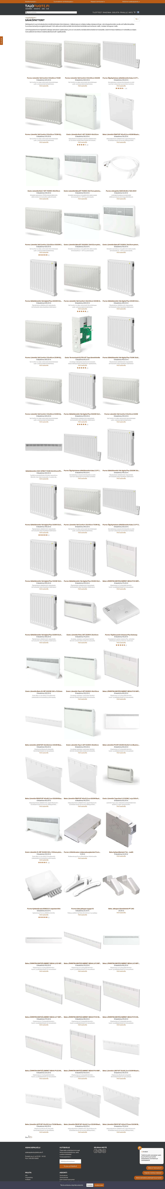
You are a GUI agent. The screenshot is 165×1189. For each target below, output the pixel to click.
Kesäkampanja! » (30, 2)
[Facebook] (95, 1151)
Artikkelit (27, 1179)
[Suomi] (138, 12)
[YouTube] (104, 1151)
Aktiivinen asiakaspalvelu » (131, 2)
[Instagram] (100, 1151)
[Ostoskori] (134, 12)
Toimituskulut (64, 1175)
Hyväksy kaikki (99, 1185)
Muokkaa (90, 1185)
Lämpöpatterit (30, 18)
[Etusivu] (37, 9)
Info (131, 12)
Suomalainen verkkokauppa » (63, 2)
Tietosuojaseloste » (65, 1157)
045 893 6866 (34, 1158)
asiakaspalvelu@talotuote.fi (34, 1152)
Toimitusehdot (64, 1177)
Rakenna (107, 12)
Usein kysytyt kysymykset (67, 1179)
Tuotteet (97, 12)
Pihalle (124, 12)
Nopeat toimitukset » (98, 2)
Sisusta (115, 12)
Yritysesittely (29, 1177)
